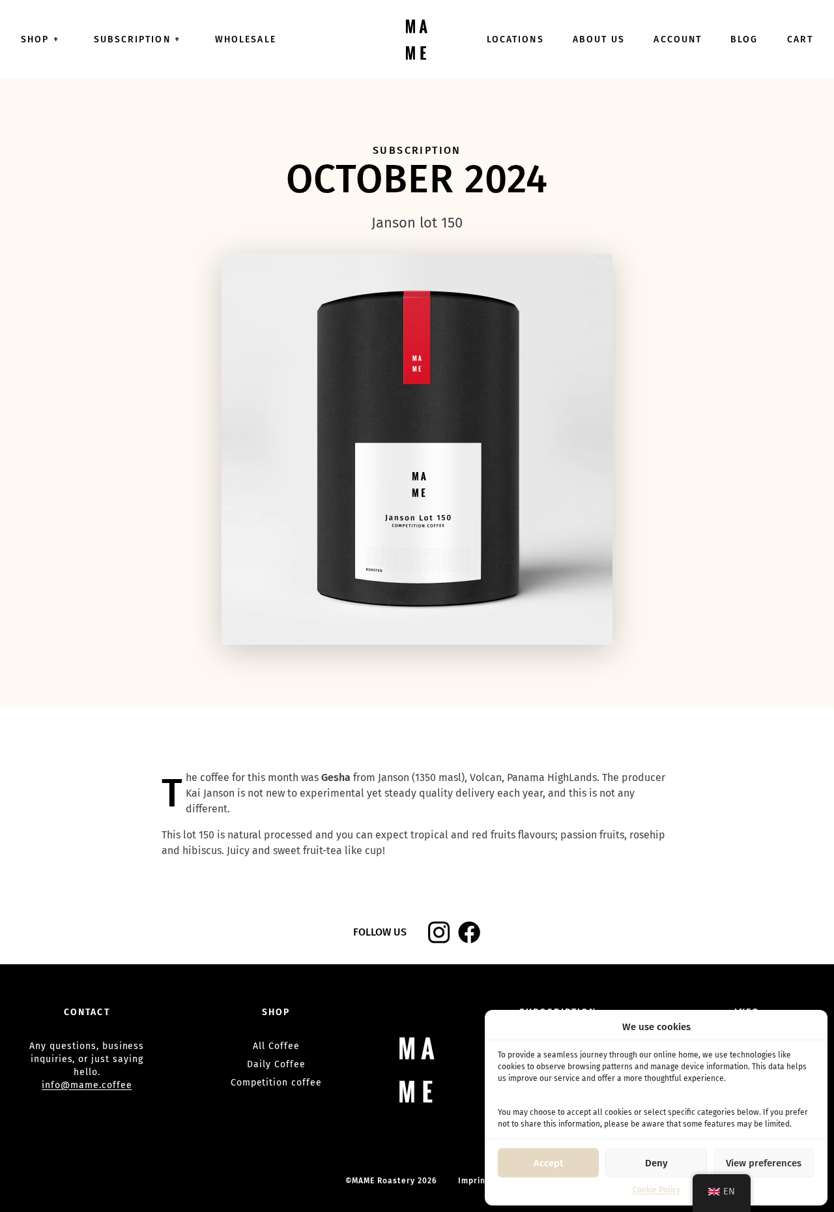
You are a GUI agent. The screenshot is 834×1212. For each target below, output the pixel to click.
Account (678, 39)
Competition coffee (276, 1082)
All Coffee (276, 1046)
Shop (40, 39)
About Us (599, 39)
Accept (549, 1163)
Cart (800, 39)
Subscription (137, 39)
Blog (744, 39)
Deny (656, 1163)
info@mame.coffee (87, 1085)
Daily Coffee (276, 1064)
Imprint (473, 1180)
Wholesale (245, 39)
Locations (515, 39)
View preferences (763, 1163)
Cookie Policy (656, 1189)
